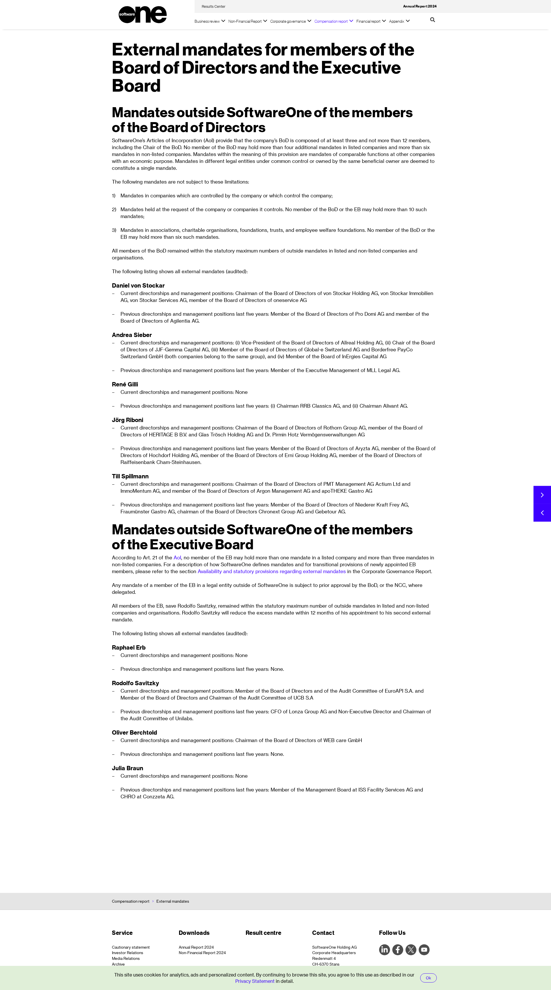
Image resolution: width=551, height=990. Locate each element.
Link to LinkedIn (384, 949)
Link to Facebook (397, 949)
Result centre (264, 932)
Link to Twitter (411, 949)
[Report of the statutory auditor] (542, 495)
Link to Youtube (424, 949)
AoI (177, 557)
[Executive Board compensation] (542, 513)
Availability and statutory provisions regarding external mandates (272, 571)
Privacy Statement (255, 981)
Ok (428, 978)
